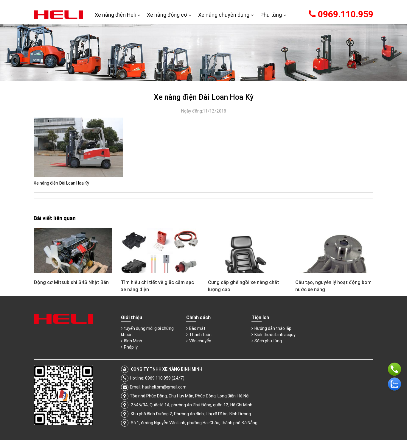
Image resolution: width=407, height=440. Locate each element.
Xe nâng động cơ (167, 14)
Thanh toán (200, 334)
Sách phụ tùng (268, 341)
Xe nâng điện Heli (115, 14)
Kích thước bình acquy (275, 334)
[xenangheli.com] (58, 14)
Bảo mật (197, 328)
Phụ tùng (271, 14)
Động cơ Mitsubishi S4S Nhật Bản (71, 282)
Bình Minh (133, 341)
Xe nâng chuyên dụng (223, 14)
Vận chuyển (200, 341)
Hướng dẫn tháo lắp (272, 328)
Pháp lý (131, 347)
